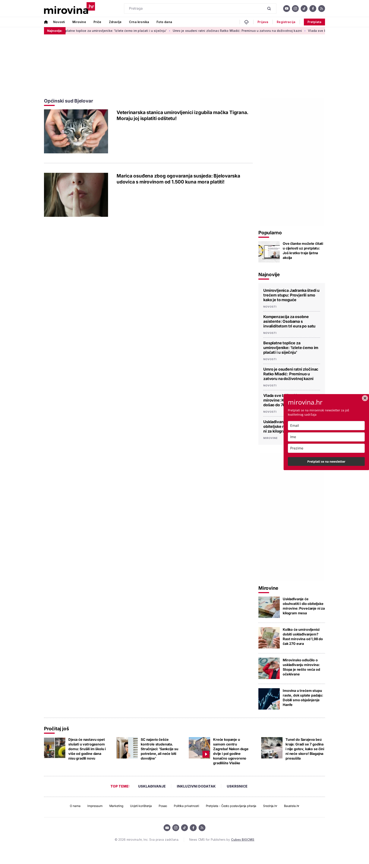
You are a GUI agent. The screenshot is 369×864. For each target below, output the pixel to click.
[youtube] (286, 8)
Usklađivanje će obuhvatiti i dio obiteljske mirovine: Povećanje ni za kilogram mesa (304, 606)
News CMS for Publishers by (221, 839)
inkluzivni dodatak (196, 786)
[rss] (321, 8)
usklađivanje (152, 786)
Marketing (116, 806)
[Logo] (69, 8)
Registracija (286, 22)
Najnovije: (54, 30)
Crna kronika (139, 22)
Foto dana (164, 22)
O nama (75, 806)
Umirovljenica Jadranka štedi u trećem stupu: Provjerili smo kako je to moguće (291, 295)
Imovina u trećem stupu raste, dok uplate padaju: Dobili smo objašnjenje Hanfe (303, 697)
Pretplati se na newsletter (326, 461)
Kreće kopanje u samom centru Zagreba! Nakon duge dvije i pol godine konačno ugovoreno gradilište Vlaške (231, 751)
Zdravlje (115, 22)
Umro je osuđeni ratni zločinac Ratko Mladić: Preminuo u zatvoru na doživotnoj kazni (190, 30)
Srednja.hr (270, 806)
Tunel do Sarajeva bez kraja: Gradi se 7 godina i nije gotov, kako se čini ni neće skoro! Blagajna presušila (305, 748)
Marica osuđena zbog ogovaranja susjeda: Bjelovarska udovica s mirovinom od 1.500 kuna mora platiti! (178, 179)
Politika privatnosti (186, 806)
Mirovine (79, 22)
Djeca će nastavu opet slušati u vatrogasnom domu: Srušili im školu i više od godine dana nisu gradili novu (87, 748)
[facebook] (312, 8)
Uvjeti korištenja (141, 806)
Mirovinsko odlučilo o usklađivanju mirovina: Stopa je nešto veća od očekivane (301, 667)
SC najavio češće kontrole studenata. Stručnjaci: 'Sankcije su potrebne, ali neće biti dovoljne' (159, 748)
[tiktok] (304, 8)
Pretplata (314, 22)
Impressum (94, 806)
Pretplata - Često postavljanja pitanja (231, 806)
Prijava (263, 22)
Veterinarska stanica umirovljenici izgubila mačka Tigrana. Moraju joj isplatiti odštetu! (182, 115)
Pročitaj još (56, 728)
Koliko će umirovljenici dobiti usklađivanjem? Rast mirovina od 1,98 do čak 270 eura (303, 636)
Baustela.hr (291, 806)
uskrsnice (237, 786)
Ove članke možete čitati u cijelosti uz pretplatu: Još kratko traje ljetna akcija (303, 250)
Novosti (59, 22)
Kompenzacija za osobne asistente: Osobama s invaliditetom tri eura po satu (289, 321)
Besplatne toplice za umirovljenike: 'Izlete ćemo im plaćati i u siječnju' (66, 30)
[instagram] (295, 8)
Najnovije (269, 274)
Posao (163, 806)
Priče (97, 22)
